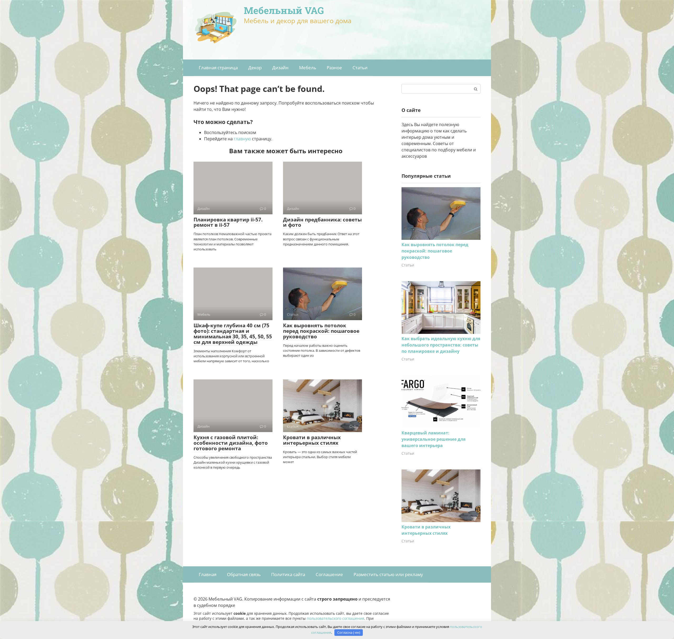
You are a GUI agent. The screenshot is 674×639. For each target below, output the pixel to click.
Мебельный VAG (284, 10)
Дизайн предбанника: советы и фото (322, 222)
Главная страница (218, 68)
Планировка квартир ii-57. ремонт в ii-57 (228, 222)
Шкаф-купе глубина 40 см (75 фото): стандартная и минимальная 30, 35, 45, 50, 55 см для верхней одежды (233, 333)
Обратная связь (244, 574)
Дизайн (280, 68)
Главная (207, 574)
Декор (255, 68)
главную (242, 139)
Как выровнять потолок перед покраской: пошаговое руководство (321, 331)
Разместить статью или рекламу (388, 574)
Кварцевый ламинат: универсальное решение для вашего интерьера (433, 439)
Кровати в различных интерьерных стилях (312, 440)
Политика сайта (288, 574)
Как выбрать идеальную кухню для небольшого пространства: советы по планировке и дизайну (441, 345)
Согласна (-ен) (348, 632)
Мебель (307, 68)
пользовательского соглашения (335, 618)
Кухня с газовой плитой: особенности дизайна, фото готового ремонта (231, 443)
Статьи (360, 68)
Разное (334, 68)
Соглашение (329, 574)
